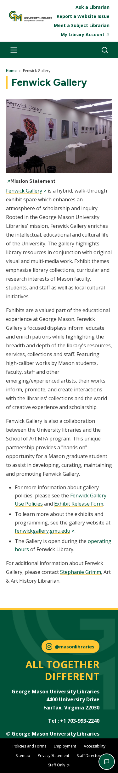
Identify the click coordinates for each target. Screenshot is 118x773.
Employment (65, 746)
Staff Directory (89, 755)
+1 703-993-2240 (79, 720)
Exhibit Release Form (78, 503)
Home (11, 70)
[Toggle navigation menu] (14, 50)
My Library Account (82, 34)
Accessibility (94, 746)
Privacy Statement (53, 755)
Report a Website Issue (83, 16)
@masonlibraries (74, 646)
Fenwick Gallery (24, 190)
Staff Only (56, 765)
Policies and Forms (29, 746)
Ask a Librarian (93, 7)
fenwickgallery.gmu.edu (42, 530)
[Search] (104, 50)
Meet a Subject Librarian (82, 25)
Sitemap (23, 755)
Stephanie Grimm (80, 572)
